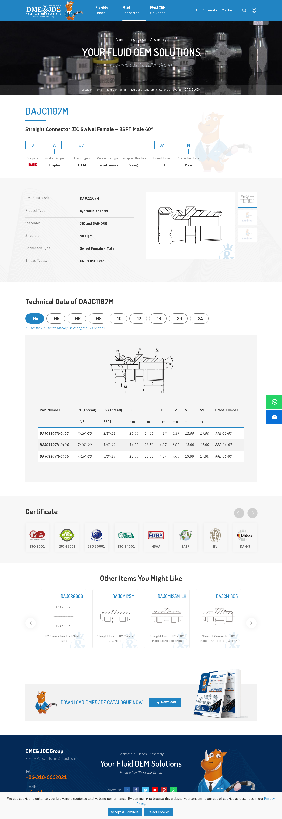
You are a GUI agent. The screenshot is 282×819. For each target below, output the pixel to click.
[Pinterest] (164, 790)
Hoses (142, 754)
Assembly (156, 754)
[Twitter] (145, 790)
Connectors (127, 754)
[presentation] (239, 513)
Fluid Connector (116, 90)
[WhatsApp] (173, 790)
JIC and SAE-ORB (169, 90)
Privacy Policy (35, 759)
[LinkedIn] (127, 790)
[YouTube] (155, 790)
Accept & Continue (125, 812)
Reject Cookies (159, 812)
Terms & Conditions (62, 759)
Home (98, 90)
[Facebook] (136, 790)
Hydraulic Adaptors (142, 90)
